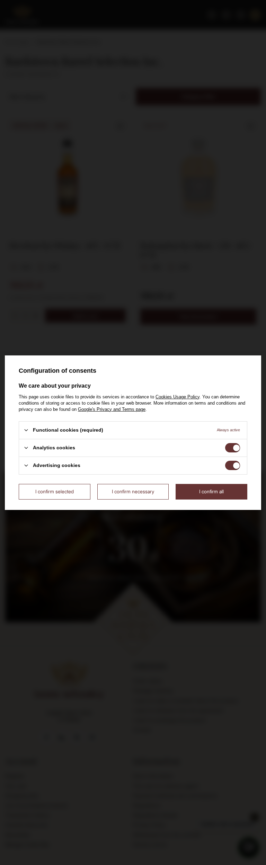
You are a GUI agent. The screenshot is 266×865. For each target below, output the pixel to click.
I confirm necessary (133, 491)
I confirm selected (54, 491)
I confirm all (211, 491)
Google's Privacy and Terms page (111, 409)
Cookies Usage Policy (178, 396)
